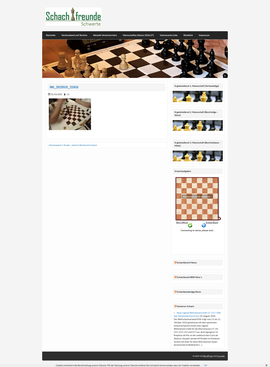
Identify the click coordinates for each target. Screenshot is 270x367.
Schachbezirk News (187, 262)
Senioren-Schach (185, 306)
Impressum (204, 35)
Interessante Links (169, 35)
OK (205, 365)
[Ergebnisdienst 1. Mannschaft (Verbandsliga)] (198, 101)
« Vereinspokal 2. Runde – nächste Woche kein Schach (72, 145)
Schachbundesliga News (189, 291)
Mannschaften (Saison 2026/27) (138, 35)
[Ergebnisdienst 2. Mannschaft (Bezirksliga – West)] (198, 125)
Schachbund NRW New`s (189, 277)
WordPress (208, 356)
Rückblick (188, 35)
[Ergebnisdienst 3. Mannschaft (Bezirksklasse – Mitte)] (198, 160)
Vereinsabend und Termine (74, 35)
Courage (220, 356)
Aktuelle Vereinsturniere (105, 35)
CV (68, 94)
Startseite (50, 35)
